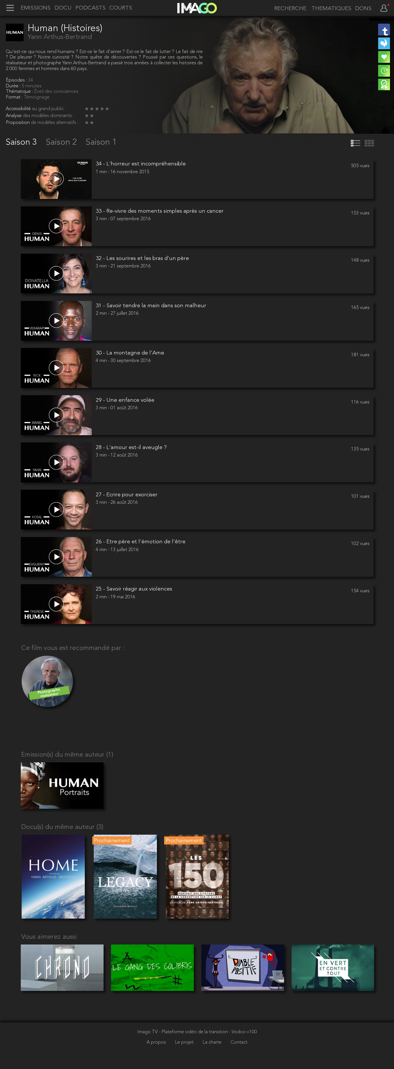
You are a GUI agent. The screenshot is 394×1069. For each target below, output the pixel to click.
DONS (363, 9)
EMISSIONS (35, 8)
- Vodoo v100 (243, 1032)
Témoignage (37, 97)
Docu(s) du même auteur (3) (62, 827)
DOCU (63, 8)
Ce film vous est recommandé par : (73, 648)
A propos (157, 1042)
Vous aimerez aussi (49, 937)
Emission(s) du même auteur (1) (67, 755)
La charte (212, 1042)
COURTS (120, 8)
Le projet (185, 1042)
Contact (238, 1042)
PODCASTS (91, 8)
